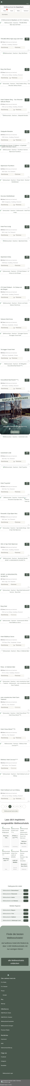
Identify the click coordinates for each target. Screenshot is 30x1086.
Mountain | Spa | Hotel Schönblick (24, 865)
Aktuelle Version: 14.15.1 (6, 1084)
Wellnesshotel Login (7, 1073)
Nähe (18, 10)
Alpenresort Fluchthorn (7, 165)
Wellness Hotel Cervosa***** (9, 759)
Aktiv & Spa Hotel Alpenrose (9, 544)
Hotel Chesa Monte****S (8, 729)
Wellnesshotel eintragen (7, 1025)
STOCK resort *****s (15, 836)
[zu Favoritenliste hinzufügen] (1, 23)
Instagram (3, 1061)
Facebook (3, 1056)
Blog (2, 999)
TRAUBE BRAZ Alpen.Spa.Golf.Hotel (12, 39)
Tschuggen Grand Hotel (8, 349)
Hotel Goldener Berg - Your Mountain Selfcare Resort (12, 100)
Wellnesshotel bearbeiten (7, 1021)
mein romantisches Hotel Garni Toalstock (10, 698)
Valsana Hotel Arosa (7, 319)
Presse (2, 990)
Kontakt (4, 995)
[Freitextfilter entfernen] (22, 2)
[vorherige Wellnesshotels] (2, 806)
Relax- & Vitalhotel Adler (8, 667)
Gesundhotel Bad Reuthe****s (9, 380)
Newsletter (3, 1065)
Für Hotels (3, 982)
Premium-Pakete (5, 1030)
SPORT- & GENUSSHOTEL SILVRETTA (9, 575)
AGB (2, 1043)
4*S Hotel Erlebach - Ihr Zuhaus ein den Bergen (11, 288)
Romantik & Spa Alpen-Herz (9, 513)
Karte (11, 10)
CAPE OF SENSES (15, 861)
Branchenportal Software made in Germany (10, 1081)
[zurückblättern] (4, 29)
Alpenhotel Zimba (6, 257)
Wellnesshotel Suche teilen (11, 811)
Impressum (4, 1039)
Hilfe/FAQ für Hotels (6, 1012)
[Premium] (26, 820)
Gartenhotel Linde (6, 453)
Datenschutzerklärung (6, 1047)
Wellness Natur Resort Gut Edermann (24, 843)
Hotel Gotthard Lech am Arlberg (10, 790)
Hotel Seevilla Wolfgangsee (6, 837)
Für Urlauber (4, 986)
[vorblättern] (26, 29)
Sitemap (3, 1003)
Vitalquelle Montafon (7, 131)
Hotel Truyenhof (5, 483)
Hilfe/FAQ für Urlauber (6, 1017)
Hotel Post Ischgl (6, 226)
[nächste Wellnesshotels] (24, 806)
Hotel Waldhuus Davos (7, 636)
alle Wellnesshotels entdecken (16, 961)
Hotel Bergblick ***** (6, 859)
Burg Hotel (4, 606)
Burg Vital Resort (6, 69)
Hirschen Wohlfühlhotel (7, 196)
